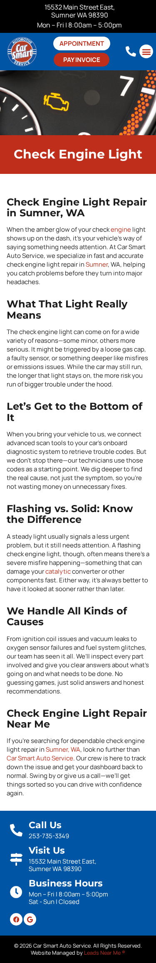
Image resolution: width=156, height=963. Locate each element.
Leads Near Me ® (104, 952)
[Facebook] (16, 919)
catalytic (58, 571)
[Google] (30, 919)
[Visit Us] (16, 859)
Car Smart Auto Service (40, 758)
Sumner (97, 264)
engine (121, 229)
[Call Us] (16, 830)
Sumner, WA (63, 749)
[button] (146, 51)
